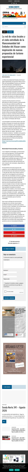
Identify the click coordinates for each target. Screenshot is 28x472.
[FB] (12, 3)
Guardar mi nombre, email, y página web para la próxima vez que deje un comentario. (13, 284)
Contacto (10, 1)
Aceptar (11, 469)
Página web (6, 279)
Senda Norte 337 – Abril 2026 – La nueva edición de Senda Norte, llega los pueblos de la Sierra (19, 439)
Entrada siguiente (13, 243)
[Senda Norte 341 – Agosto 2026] (14, 403)
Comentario (6, 260)
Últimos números (6, 387)
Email (4, 274)
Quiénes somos (17, 1)
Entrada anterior (15, 241)
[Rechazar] (26, 467)
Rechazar (17, 469)
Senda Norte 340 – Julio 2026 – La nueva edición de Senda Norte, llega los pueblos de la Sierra (19, 430)
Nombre (5, 270)
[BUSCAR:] (14, 26)
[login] (16, 3)
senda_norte (13, 75)
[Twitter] (14, 3)
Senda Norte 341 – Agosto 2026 (13, 408)
